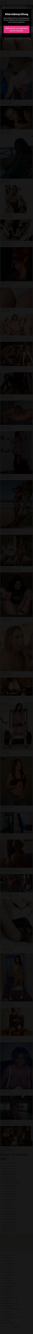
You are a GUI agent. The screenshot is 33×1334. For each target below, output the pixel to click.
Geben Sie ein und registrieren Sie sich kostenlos (16, 29)
